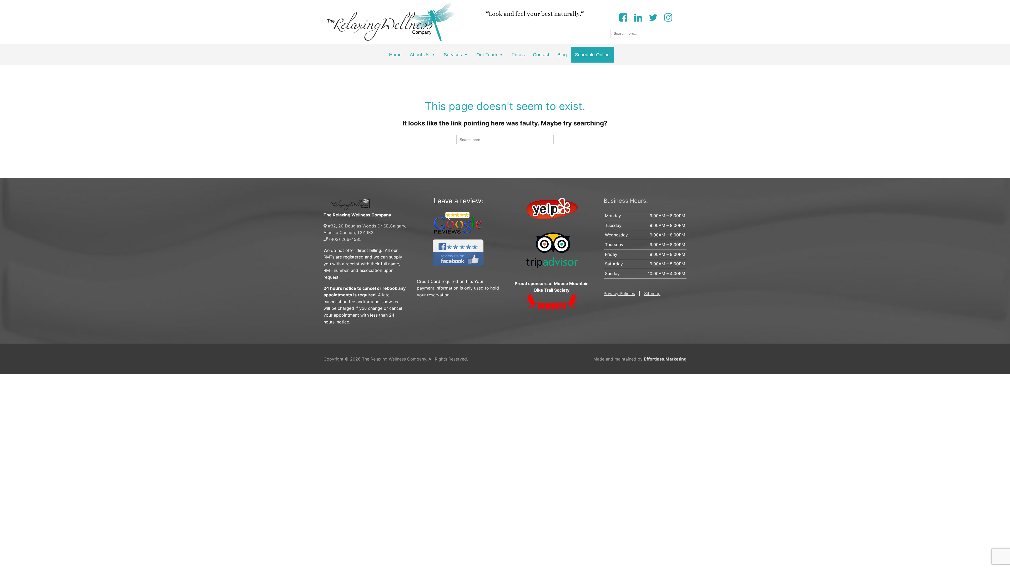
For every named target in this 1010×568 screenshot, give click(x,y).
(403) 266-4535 (345, 239)
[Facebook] (623, 17)
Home (395, 54)
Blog (562, 54)
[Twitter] (653, 17)
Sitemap (652, 293)
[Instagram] (668, 17)
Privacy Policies (619, 293)
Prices (518, 54)
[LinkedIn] (638, 17)
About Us (419, 54)
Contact (541, 54)
